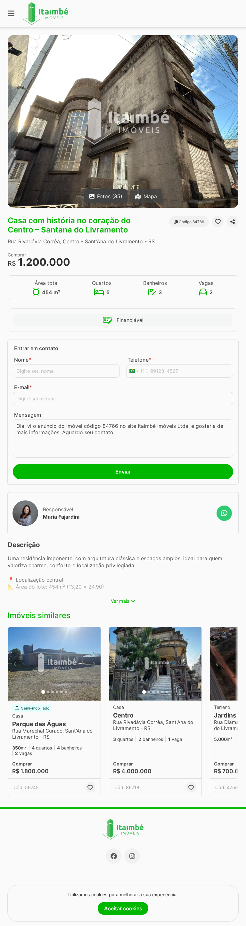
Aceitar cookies (123, 908)
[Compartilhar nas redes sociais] (232, 221)
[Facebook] (113, 856)
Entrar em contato (36, 348)
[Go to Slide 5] (61, 692)
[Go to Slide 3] (52, 692)
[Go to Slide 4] (57, 692)
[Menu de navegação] (11, 13)
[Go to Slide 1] (43, 692)
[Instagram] (132, 856)
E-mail (23, 387)
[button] (123, 121)
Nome (22, 360)
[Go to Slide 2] (48, 692)
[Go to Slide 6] (66, 692)
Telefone (139, 360)
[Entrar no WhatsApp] (224, 513)
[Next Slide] (232, 121)
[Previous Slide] (13, 121)
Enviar (123, 471)
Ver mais (120, 601)
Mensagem (27, 415)
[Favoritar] (218, 221)
